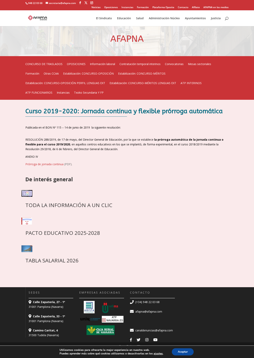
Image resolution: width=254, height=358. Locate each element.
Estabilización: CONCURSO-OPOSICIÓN (88, 73)
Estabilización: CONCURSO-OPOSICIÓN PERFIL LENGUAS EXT (65, 83)
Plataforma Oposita (163, 7)
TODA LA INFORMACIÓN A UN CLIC (68, 205)
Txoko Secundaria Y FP (89, 92)
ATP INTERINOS (191, 83)
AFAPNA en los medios (216, 7)
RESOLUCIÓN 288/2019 (40, 139)
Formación (143, 7)
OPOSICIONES (76, 64)
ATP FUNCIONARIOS (38, 92)
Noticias (96, 7)
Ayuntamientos (195, 18)
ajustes (158, 353)
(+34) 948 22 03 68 (147, 302)
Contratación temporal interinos (140, 64)
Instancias (127, 7)
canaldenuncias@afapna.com (154, 330)
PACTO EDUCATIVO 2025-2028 (62, 232)
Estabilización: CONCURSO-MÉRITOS (141, 73)
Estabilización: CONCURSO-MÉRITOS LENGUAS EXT (143, 83)
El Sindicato (104, 18)
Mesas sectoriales (199, 64)
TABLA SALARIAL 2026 (52, 260)
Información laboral (102, 64)
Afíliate (196, 7)
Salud (140, 18)
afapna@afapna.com (148, 311)
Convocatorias (174, 64)
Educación (124, 18)
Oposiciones (111, 7)
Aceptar (183, 352)
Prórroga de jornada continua (44, 164)
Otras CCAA (51, 73)
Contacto (183, 7)
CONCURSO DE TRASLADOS (44, 64)
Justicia (216, 18)
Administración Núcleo (164, 18)
